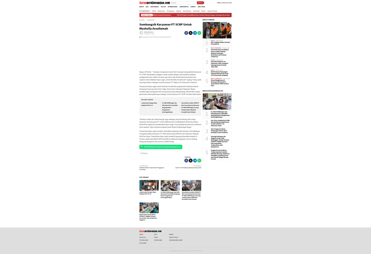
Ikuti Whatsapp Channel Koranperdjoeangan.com (162, 147)
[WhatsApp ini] (199, 33)
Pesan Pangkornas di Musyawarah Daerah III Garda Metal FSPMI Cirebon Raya (220, 82)
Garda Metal (218, 78)
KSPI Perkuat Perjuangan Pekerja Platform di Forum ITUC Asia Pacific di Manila (219, 73)
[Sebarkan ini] (186, 33)
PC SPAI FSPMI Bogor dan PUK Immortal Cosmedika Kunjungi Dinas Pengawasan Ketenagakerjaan (170, 107)
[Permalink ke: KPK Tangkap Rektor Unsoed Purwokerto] (217, 30)
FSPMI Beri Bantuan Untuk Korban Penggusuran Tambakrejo (151, 167)
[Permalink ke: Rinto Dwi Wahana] (141, 33)
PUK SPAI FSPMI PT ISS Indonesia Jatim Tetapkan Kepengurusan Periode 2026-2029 (219, 64)
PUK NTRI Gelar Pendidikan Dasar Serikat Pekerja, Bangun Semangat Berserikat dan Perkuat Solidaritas (199, 15)
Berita (213, 40)
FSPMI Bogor (144, 153)
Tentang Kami (143, 240)
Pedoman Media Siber (175, 240)
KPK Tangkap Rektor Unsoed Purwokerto (220, 43)
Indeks (171, 234)
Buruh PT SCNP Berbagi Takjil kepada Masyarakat (188, 167)
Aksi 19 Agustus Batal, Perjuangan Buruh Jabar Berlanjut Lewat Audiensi (219, 130)
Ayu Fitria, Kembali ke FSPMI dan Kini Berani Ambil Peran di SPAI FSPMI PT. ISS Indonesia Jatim (220, 122)
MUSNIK (213, 60)
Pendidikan (218, 48)
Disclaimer (142, 243)
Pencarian (200, 3)
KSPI (155, 234)
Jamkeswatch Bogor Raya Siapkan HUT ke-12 (147, 193)
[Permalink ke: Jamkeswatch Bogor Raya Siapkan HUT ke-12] (149, 185)
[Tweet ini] (191, 33)
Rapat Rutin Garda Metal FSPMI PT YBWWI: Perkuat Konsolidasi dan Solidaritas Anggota (148, 217)
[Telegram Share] (195, 33)
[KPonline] (154, 2)
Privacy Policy (173, 237)
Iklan (156, 237)
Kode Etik (142, 237)
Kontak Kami (158, 240)
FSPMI (141, 234)
